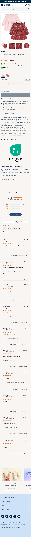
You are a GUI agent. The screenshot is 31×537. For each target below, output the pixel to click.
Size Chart (27, 79)
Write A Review (15, 214)
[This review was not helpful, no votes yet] (26, 255)
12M (16, 84)
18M (20, 84)
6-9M (12, 84)
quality (4, 228)
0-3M (3, 84)
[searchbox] (9, 222)
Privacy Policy (4, 524)
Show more (6, 232)
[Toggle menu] (2, 5)
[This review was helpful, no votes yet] (24, 279)
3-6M (7, 84)
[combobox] (15, 9)
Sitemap (22, 524)
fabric (9, 228)
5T (7, 88)
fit (19, 228)
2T (24, 84)
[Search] (28, 9)
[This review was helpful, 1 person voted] (24, 255)
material (15, 228)
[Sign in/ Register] (26, 5)
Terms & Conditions (14, 524)
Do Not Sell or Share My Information (10, 527)
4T (3, 88)
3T (28, 84)
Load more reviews (15, 459)
